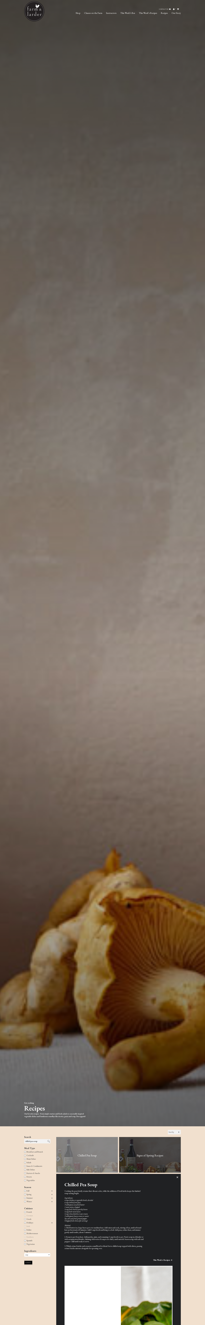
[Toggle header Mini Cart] (178, 9)
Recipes (164, 13)
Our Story (176, 13)
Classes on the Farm (93, 13)
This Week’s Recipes (148, 13)
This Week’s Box (127, 13)
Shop (78, 13)
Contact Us (164, 9)
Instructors (111, 13)
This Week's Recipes (161, 1260)
